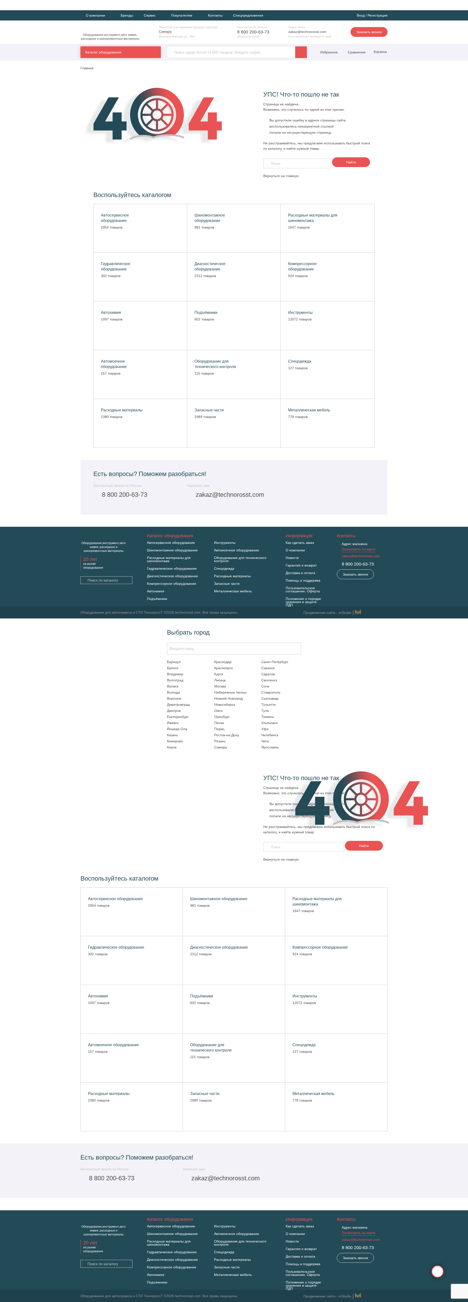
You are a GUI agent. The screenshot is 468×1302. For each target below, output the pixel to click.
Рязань (219, 741)
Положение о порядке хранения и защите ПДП (303, 602)
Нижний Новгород (228, 698)
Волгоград (175, 680)
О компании (295, 550)
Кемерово (175, 741)
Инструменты (224, 542)
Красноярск (223, 668)
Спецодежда (224, 568)
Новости (292, 557)
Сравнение (356, 52)
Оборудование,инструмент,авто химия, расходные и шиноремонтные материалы (110, 36)
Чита (265, 741)
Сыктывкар (270, 698)
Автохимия (155, 591)
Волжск (172, 686)
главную (292, 176)
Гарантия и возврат (301, 565)
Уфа (264, 729)
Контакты (215, 15)
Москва (220, 686)
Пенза (219, 723)
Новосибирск (224, 704)
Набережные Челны (230, 692)
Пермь (219, 729)
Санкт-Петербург (274, 662)
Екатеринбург (178, 717)
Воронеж (174, 698)
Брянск (172, 668)
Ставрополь (270, 692)
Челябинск (269, 735)
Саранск (268, 668)
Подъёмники (157, 598)
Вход (361, 15)
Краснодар (223, 662)
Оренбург (222, 717)
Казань (172, 735)
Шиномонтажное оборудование (172, 550)
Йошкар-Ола (177, 729)
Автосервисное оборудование (171, 542)
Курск (218, 674)
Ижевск (172, 723)
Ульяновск (269, 723)
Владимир (175, 674)
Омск (218, 711)
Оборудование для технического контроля (240, 559)
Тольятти (268, 704)
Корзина (380, 52)
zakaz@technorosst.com (307, 32)
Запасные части (227, 583)
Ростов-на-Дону (226, 735)
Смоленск (269, 680)
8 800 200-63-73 (253, 32)
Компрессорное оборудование (171, 583)
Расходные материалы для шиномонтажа (169, 559)
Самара (220, 747)
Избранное (329, 52)
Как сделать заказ (300, 542)
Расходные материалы (232, 576)
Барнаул (174, 662)
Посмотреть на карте (358, 549)
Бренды (127, 15)
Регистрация (378, 15)
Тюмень (267, 717)
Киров (171, 747)
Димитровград (178, 704)
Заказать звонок (369, 32)
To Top (437, 1271)
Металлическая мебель (233, 591)
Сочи (265, 686)
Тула (265, 711)
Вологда (173, 692)
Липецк (220, 680)
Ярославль (270, 747)
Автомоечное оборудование (236, 550)
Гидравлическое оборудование (172, 568)
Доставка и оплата (300, 573)
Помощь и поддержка (303, 580)
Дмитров (174, 711)
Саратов (268, 674)
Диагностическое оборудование (172, 576)
